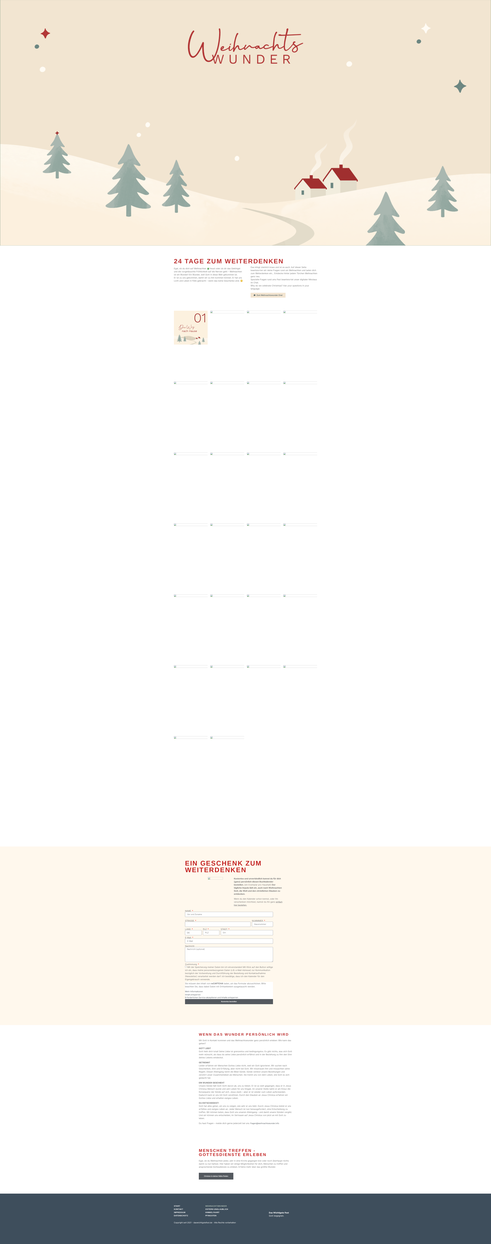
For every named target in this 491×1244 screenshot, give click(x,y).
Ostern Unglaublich (216, 1209)
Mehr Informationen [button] (194, 991)
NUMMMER (258, 921)
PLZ (205, 929)
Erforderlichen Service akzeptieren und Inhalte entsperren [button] (211, 997)
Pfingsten (210, 1216)
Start (177, 1206)
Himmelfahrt (212, 1212)
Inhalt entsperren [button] (193, 994)
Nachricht (189, 946)
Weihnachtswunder (216, 1206)
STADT (224, 929)
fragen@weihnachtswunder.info (264, 1123)
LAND (188, 929)
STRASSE (190, 921)
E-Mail (188, 938)
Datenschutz (181, 1216)
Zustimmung (191, 964)
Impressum (179, 1212)
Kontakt (178, 1209)
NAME (188, 911)
